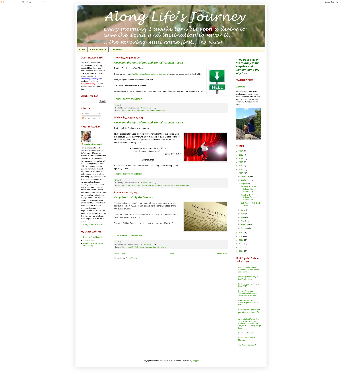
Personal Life (157, 185)
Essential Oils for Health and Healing (93, 244)
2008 (241, 247)
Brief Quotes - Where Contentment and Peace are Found (248, 269)
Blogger (196, 361)
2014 (241, 169)
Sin (148, 111)
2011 (241, 236)
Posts (86, 114)
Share (117, 105)
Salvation (166, 185)
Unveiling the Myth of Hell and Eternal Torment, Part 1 (148, 122)
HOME (82, 49)
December (245, 176)
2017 (241, 158)
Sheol (143, 111)
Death (123, 111)
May (243, 213)
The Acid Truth (89, 240)
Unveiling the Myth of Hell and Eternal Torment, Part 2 (148, 62)
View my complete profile (91, 225)
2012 (241, 233)
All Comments (90, 118)
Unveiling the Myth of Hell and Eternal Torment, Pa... (249, 189)
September (246, 180)
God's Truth (131, 111)
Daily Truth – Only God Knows (133, 197)
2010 (241, 240)
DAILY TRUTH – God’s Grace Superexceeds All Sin (248, 302)
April (243, 217)
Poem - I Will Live (245, 333)
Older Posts (222, 254)
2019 (241, 151)
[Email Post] (154, 108)
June (243, 210)
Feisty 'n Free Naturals (92, 237)
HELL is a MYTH (98, 49)
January (244, 228)
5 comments (146, 183)
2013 (241, 173)
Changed (240, 86)
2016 (241, 162)
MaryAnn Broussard (92, 144)
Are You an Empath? (247, 345)
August (244, 183)
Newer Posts (120, 254)
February (245, 224)
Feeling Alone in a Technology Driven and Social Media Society (248, 293)
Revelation (162, 247)
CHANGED (116, 49)
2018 (241, 155)
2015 (241, 166)
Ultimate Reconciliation (159, 111)
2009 (241, 244)
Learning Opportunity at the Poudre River (248, 278)
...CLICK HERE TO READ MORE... (128, 99)
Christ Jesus (126, 247)
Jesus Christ (146, 185)
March (244, 221)
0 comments (146, 108)
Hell (138, 111)
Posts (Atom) (131, 258)
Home (171, 254)
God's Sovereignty (139, 247)
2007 (241, 251)
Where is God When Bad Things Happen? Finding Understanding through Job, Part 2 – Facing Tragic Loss (249, 323)
